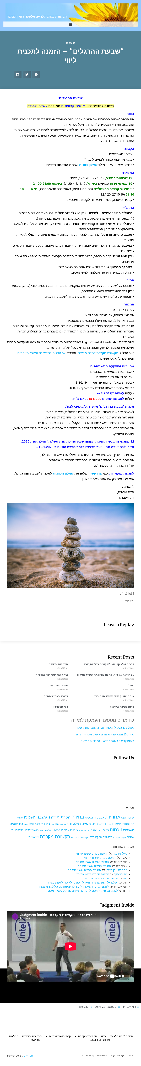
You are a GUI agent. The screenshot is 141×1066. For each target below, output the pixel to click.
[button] (70, 24)
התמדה (20, 818)
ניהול (106, 830)
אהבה (130, 817)
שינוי (27, 830)
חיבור (111, 823)
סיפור (99, 830)
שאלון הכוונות (63, 473)
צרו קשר (95, 473)
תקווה (123, 837)
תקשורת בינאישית (80, 837)
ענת (125, 878)
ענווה (93, 830)
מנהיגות (39, 823)
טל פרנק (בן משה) (116, 870)
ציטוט (74, 830)
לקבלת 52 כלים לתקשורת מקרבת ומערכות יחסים (105, 727)
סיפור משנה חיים (58, 685)
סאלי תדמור (120, 853)
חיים (102, 823)
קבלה (57, 830)
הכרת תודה (60, 817)
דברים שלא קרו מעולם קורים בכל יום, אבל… (108, 664)
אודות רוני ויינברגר (99, 1039)
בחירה (77, 817)
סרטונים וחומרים (32, 1036)
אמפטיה (99, 817)
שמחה (130, 837)
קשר (42, 830)
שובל (131, 685)
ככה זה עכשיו (60, 706)
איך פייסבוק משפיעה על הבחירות (114, 696)
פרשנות (82, 830)
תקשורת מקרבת (55, 836)
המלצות (13, 1036)
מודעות (54, 823)
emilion (28, 1055)
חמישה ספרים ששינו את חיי (92, 853)
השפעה (29, 817)
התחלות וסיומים (58, 664)
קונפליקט (49, 830)
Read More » (128, 668)
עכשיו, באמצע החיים (56, 696)
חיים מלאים (90, 824)
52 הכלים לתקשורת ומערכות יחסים (41, 353)
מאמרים (70, 43)
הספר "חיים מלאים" (121, 1036)
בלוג (103, 1036)
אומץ (123, 817)
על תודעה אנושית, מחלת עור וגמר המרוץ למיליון (105, 674)
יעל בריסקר (120, 874)
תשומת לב (33, 837)
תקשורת (116, 837)
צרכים (65, 830)
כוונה (69, 824)
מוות (46, 824)
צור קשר (35, 1039)
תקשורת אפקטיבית (101, 837)
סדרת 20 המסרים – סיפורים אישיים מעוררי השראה (104, 734)
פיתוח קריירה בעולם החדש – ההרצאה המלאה (107, 741)
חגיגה (118, 824)
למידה (63, 824)
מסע (31, 824)
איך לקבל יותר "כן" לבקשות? (51, 674)
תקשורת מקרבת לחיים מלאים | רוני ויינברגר (37, 16)
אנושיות (89, 817)
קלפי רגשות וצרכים (60, 1036)
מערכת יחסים (19, 824)
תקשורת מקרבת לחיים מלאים (98, 353)
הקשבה (43, 817)
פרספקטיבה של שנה (122, 706)
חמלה (77, 824)
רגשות (35, 830)
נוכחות (116, 829)
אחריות (112, 817)
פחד (88, 831)
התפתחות (128, 824)
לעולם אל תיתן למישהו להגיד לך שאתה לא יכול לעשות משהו (83, 882)
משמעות (128, 830)
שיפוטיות (17, 830)
